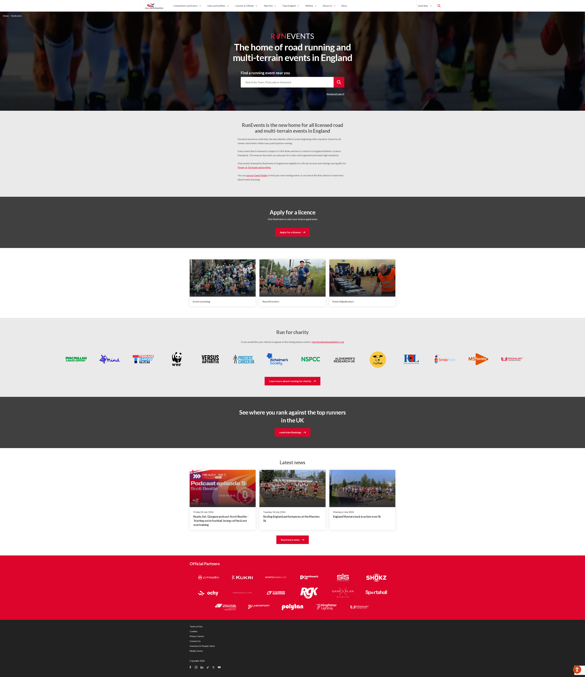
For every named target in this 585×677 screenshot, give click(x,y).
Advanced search (335, 93)
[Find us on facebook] (190, 667)
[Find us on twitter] (213, 667)
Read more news (290, 539)
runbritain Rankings (290, 432)
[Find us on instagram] (196, 667)
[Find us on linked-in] (202, 667)
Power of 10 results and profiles (254, 167)
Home (6, 15)
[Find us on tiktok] (208, 667)
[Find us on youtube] (219, 667)
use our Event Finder (256, 175)
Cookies (193, 631)
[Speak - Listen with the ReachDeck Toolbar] (577, 669)
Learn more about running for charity (290, 381)
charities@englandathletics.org (328, 341)
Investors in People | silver (202, 646)
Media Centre (196, 651)
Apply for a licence (290, 232)
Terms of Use (196, 626)
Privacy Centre (197, 636)
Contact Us (195, 641)
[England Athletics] (154, 6)
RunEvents (16, 15)
